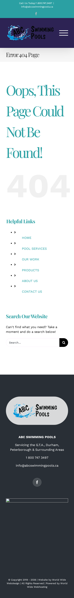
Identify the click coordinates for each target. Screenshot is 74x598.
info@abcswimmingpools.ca (37, 6)
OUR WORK (30, 259)
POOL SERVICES (34, 249)
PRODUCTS (30, 270)
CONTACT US (32, 291)
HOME (26, 238)
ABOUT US (30, 281)
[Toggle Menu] (64, 33)
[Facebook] (37, 482)
